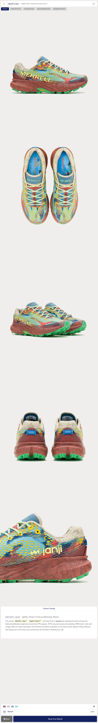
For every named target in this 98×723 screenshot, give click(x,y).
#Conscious (29, 9)
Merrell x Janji (12, 616)
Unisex (5, 9)
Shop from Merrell (55, 719)
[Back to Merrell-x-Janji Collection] (94, 4)
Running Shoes (59, 9)
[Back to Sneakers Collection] (4, 4)
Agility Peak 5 (34, 621)
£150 (92, 712)
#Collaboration (44, 9)
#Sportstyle (16, 9)
